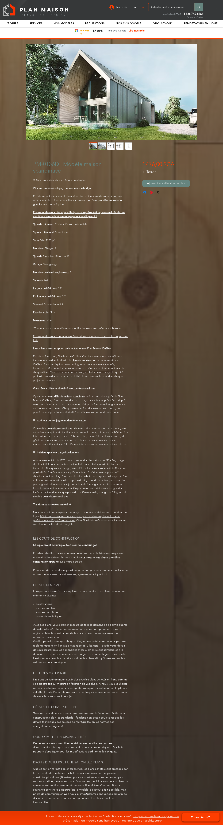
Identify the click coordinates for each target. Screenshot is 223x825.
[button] (12, 23)
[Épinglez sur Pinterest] (151, 192)
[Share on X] (158, 192)
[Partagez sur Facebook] (145, 192)
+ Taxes (149, 171)
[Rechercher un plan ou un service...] (198, 7)
